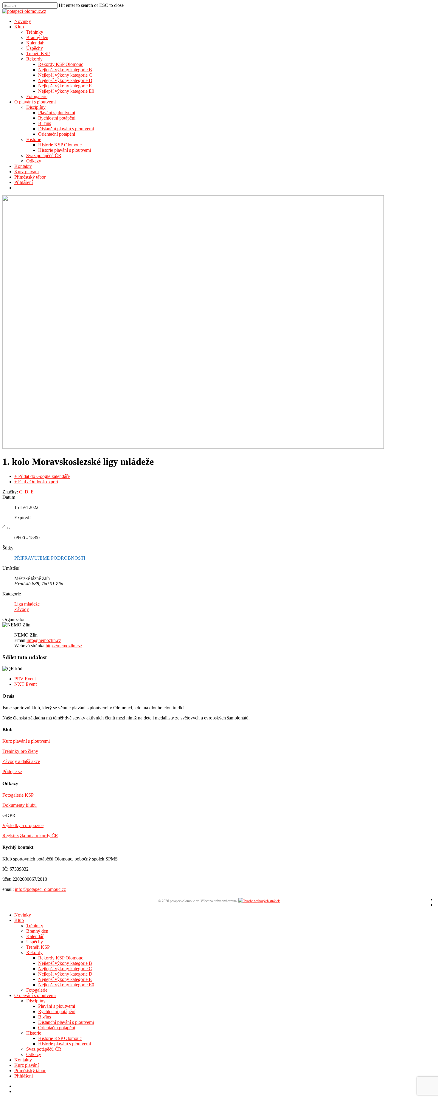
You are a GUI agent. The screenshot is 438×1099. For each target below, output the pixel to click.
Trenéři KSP (38, 53)
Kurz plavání (26, 171)
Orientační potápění (56, 134)
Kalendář (35, 42)
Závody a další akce (21, 761)
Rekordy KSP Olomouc (60, 64)
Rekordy (34, 58)
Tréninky (34, 32)
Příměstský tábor (30, 176)
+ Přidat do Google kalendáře (42, 476)
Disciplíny (36, 107)
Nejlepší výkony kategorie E (65, 85)
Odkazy (33, 160)
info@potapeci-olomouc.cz (40, 889)
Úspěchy (34, 48)
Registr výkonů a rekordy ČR (30, 835)
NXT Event (25, 684)
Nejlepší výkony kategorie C (65, 75)
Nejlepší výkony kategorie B (65, 69)
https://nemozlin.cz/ (64, 645)
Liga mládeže (27, 603)
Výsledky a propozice (23, 825)
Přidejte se (12, 771)
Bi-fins (44, 123)
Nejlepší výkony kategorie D (65, 80)
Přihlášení (23, 182)
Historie (33, 139)
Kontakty (23, 166)
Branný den (37, 37)
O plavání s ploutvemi (35, 101)
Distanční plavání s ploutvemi (66, 128)
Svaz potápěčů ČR (43, 155)
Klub (19, 26)
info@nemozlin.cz (44, 640)
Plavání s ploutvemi (56, 112)
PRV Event (25, 678)
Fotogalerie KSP (18, 795)
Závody (21, 609)
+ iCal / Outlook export (36, 481)
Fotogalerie (36, 96)
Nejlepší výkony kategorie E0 (66, 91)
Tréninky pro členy (20, 751)
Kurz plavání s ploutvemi (26, 741)
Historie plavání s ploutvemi (64, 150)
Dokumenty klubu (19, 805)
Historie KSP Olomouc (60, 144)
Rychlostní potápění (56, 117)
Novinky (22, 21)
